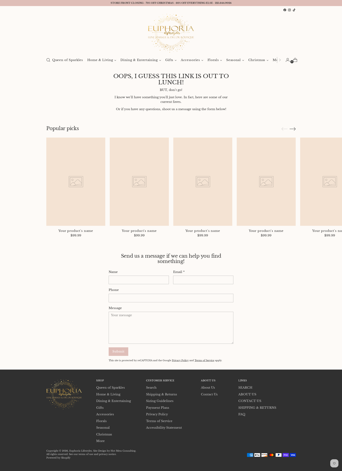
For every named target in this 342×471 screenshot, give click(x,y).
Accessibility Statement (164, 428)
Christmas (104, 434)
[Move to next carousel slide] (293, 129)
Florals (101, 421)
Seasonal (103, 428)
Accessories (105, 414)
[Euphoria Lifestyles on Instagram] (289, 10)
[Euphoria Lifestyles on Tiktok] (294, 10)
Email (179, 272)
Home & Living (108, 394)
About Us (208, 388)
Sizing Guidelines (159, 401)
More (100, 441)
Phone (114, 290)
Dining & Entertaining (113, 401)
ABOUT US (247, 394)
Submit (118, 351)
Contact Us (209, 394)
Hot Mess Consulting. (123, 450)
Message (115, 308)
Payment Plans (157, 408)
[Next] (280, 60)
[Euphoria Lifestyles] (171, 33)
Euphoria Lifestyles (80, 450)
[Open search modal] (48, 60)
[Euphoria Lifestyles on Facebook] (284, 10)
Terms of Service (204, 360)
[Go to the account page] (286, 60)
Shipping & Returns (161, 394)
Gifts (100, 408)
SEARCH (245, 388)
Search (151, 388)
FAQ (241, 414)
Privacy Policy (180, 360)
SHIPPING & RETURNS (257, 408)
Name (113, 272)
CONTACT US (249, 401)
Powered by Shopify (58, 457)
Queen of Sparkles (110, 388)
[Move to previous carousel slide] (284, 129)
